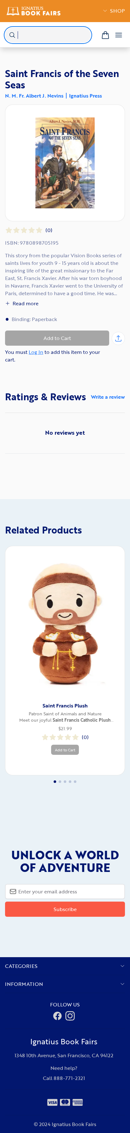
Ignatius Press (85, 95)
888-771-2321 (69, 1078)
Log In (36, 352)
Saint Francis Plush (65, 705)
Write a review (108, 397)
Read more (25, 303)
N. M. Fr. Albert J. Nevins (34, 95)
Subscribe (65, 909)
